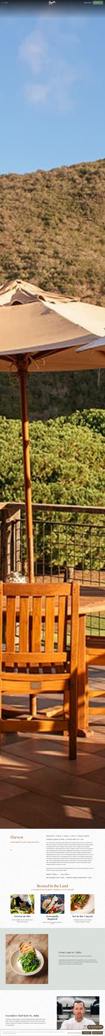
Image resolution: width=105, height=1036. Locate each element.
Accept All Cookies (97, 1032)
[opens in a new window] (11, 850)
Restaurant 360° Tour (55, 878)
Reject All (86, 1032)
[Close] (103, 1031)
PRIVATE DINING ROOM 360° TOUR (78, 878)
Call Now (64, 874)
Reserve (97, 3)
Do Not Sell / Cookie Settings (74, 1032)
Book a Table (51, 874)
